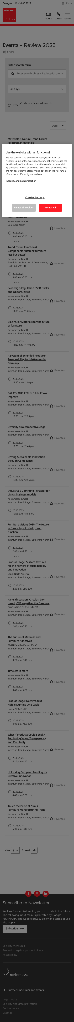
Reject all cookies (24, 207)
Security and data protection (21, 181)
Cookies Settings (35, 197)
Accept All (50, 207)
